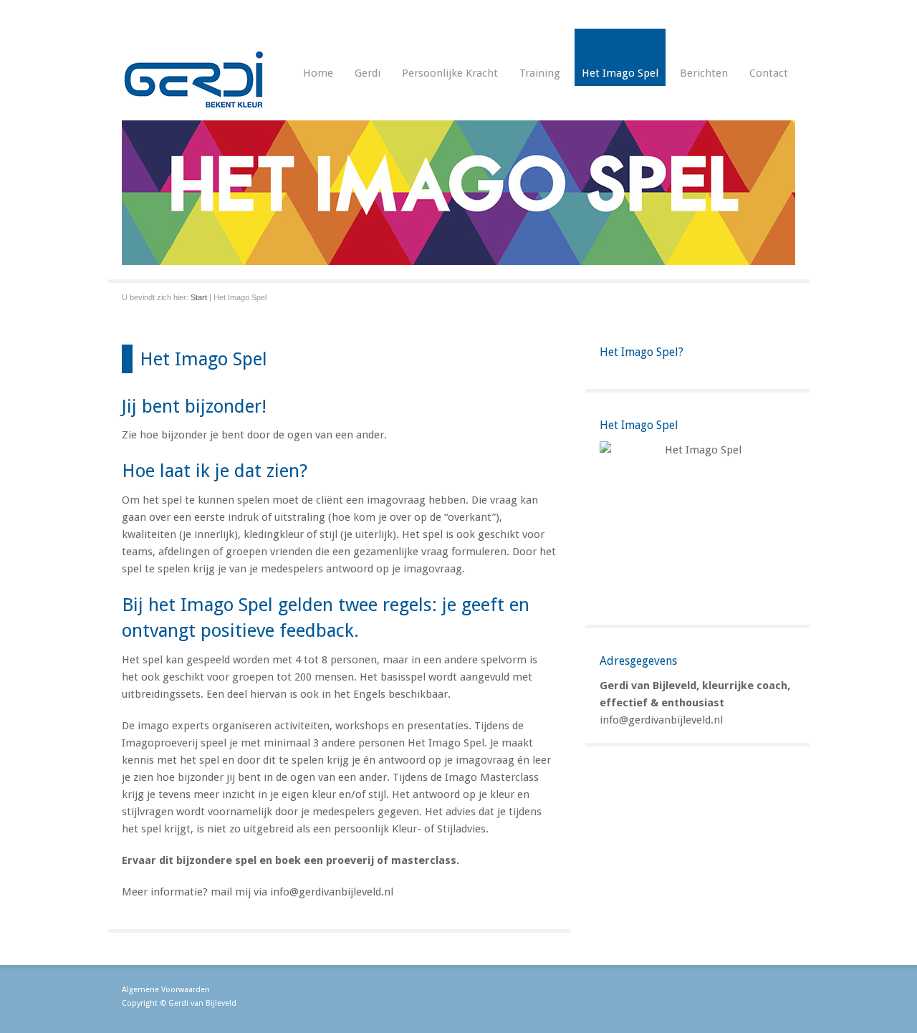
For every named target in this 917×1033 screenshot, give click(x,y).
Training (539, 73)
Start (199, 297)
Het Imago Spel (620, 73)
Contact (768, 73)
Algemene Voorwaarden (166, 989)
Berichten (704, 73)
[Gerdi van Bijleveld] (193, 104)
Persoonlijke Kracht (450, 73)
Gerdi (367, 73)
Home (318, 73)
